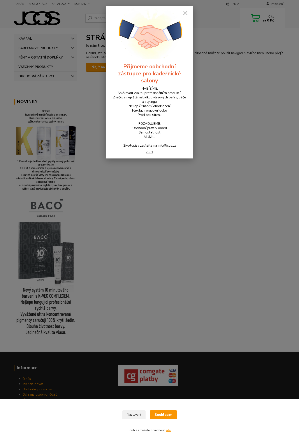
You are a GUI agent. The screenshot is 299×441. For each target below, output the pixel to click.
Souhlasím (163, 414)
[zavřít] (185, 13)
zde (168, 430)
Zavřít (149, 152)
